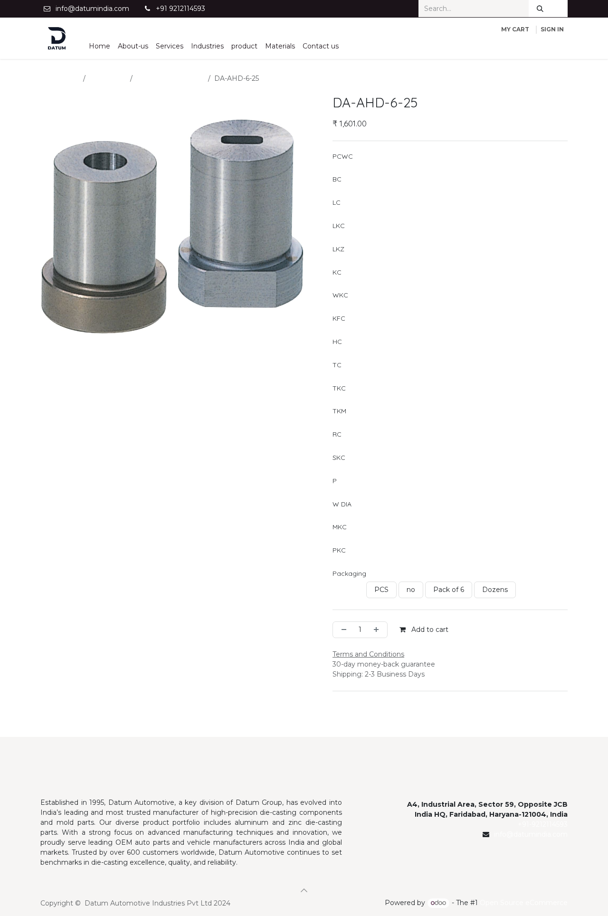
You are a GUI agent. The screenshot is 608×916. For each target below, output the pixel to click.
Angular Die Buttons (170, 78)
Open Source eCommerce (524, 902)
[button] (304, 890)
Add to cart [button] (428, 629)
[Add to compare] (471, 629)
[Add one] (378, 630)
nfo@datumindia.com (531, 834)
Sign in (552, 29)
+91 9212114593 (180, 8)
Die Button (107, 78)
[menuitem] (99, 46)
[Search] (540, 8)
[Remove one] (342, 630)
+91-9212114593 (543, 824)
